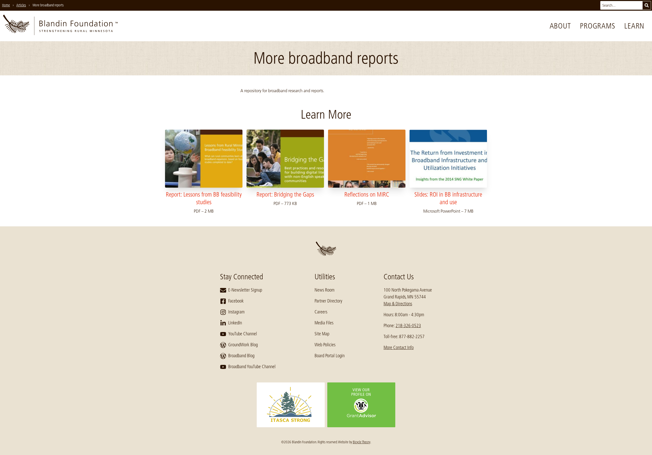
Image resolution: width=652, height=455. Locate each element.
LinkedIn (235, 323)
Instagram (236, 312)
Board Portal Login (330, 356)
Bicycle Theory (361, 442)
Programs (597, 26)
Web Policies (325, 345)
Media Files (324, 323)
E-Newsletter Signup (245, 290)
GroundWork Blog (243, 345)
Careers (321, 312)
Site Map (322, 334)
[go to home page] (60, 26)
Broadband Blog (241, 356)
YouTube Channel (242, 334)
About (560, 26)
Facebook (236, 301)
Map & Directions (398, 304)
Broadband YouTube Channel (252, 366)
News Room (324, 290)
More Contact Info (399, 347)
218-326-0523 (408, 325)
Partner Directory (328, 301)
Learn (634, 26)
